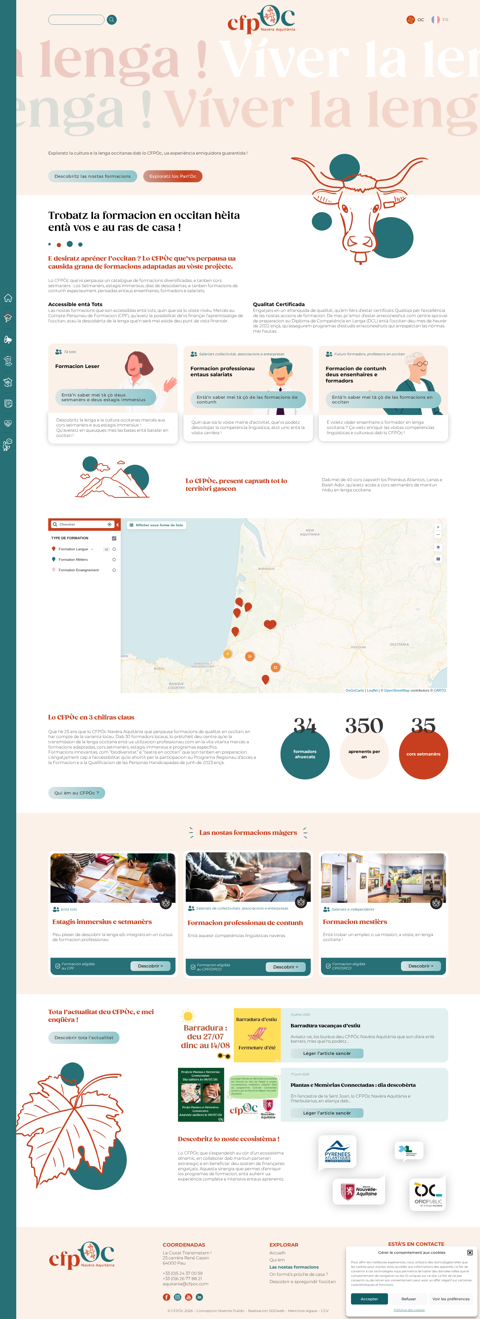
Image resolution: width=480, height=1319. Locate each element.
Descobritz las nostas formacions (92, 176)
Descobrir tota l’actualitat (84, 1037)
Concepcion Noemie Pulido (220, 1311)
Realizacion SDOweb (266, 1311)
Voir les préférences (451, 1299)
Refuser (409, 1299)
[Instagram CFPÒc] (178, 1297)
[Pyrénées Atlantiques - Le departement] (337, 1154)
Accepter (369, 1299)
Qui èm (277, 1259)
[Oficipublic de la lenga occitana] (427, 1192)
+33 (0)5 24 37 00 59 (182, 1273)
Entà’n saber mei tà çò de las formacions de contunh (247, 399)
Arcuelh (278, 1252)
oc (421, 19)
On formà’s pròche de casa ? (299, 1274)
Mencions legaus (302, 1311)
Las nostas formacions (294, 1267)
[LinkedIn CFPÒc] (199, 1297)
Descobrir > (150, 965)
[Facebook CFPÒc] (166, 1297)
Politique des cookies (409, 1310)
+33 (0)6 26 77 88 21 (182, 1278)
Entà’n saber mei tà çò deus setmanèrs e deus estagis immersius (104, 397)
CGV (325, 1311)
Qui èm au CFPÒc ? (76, 792)
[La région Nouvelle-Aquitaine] (359, 1189)
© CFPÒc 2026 (180, 1311)
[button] (470, 1252)
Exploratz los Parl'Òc (173, 176)
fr (445, 19)
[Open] (8, 655)
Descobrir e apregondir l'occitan (303, 1281)
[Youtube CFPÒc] (188, 1297)
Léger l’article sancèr (327, 1053)
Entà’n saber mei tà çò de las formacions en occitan (382, 399)
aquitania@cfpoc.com (185, 1283)
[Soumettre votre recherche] (112, 20)
